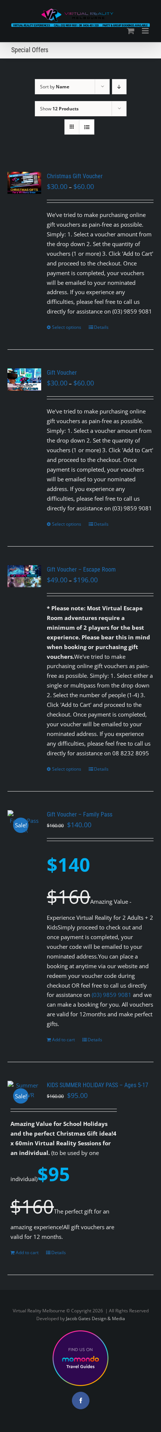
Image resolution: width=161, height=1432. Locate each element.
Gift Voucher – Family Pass (79, 814)
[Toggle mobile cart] (130, 31)
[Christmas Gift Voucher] (24, 183)
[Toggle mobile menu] (146, 31)
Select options (66, 327)
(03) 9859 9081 (111, 994)
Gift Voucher (62, 372)
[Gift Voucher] (24, 379)
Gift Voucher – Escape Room (81, 569)
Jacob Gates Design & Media (95, 1318)
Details (101, 327)
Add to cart (63, 1039)
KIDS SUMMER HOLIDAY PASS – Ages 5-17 (97, 1085)
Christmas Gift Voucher (75, 176)
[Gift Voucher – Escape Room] (24, 576)
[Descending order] (119, 86)
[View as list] (86, 127)
